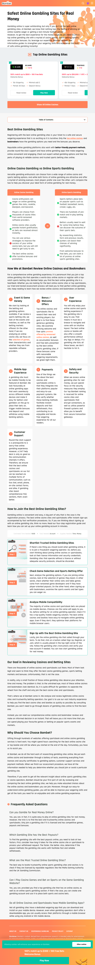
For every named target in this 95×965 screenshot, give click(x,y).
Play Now (44, 93)
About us (12, 931)
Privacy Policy (57, 931)
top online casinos (75, 138)
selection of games (20, 339)
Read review (21, 93)
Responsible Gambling (40, 931)
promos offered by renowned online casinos (45, 334)
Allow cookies (81, 944)
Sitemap (69, 931)
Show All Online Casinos (47, 104)
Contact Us (23, 931)
